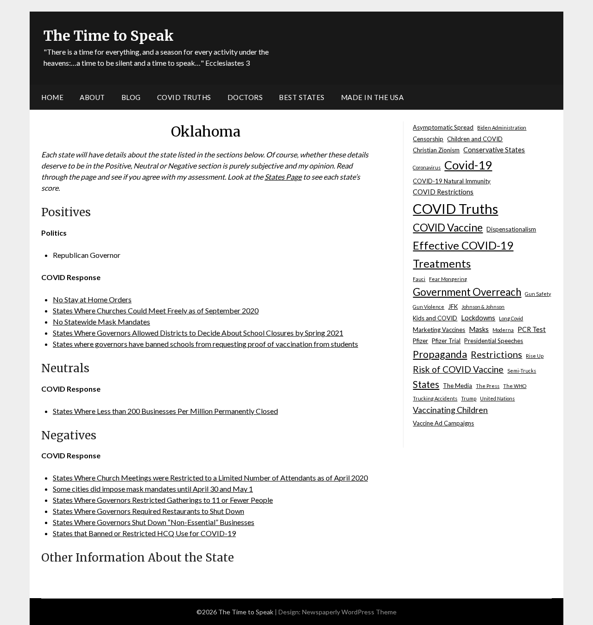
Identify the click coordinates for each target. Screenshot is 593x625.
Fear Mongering (448, 279)
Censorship (428, 139)
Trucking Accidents (435, 398)
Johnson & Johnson (483, 307)
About (92, 97)
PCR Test (531, 329)
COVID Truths (184, 97)
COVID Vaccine (448, 227)
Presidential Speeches (493, 340)
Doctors (245, 97)
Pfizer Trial (446, 340)
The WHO (514, 386)
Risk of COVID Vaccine (458, 369)
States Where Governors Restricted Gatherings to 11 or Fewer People (163, 499)
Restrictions (496, 354)
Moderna (503, 330)
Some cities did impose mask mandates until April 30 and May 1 (153, 488)
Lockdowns (478, 318)
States (426, 384)
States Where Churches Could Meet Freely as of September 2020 (156, 310)
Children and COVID (475, 139)
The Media (457, 385)
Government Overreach (467, 292)
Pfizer (420, 340)
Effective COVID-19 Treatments (463, 254)
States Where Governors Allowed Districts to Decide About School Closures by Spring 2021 (198, 332)
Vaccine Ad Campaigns (443, 423)
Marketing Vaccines (439, 329)
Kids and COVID (435, 318)
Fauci (419, 279)
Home (52, 97)
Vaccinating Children (450, 410)
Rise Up (534, 356)
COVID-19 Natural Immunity (452, 181)
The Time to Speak (109, 35)
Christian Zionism (436, 150)
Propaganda (440, 354)
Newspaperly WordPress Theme (349, 612)
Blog (131, 97)
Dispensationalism (511, 229)
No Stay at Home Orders (92, 299)
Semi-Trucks (521, 371)
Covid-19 (468, 165)
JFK (453, 306)
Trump (468, 398)
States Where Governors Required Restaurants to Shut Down (148, 510)
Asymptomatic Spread (443, 127)
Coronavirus (427, 167)
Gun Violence (428, 307)
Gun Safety (538, 294)
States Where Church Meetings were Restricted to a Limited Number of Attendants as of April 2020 (210, 477)
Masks (479, 329)
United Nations (497, 398)
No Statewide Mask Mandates (101, 321)
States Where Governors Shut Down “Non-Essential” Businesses (153, 522)
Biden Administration (501, 128)
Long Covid (511, 318)
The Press (487, 386)
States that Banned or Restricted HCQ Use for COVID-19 (144, 533)
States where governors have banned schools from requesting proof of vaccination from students (205, 343)
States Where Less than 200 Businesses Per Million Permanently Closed (165, 410)
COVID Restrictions (443, 192)
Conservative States (494, 150)
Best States (302, 97)
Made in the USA (372, 97)
